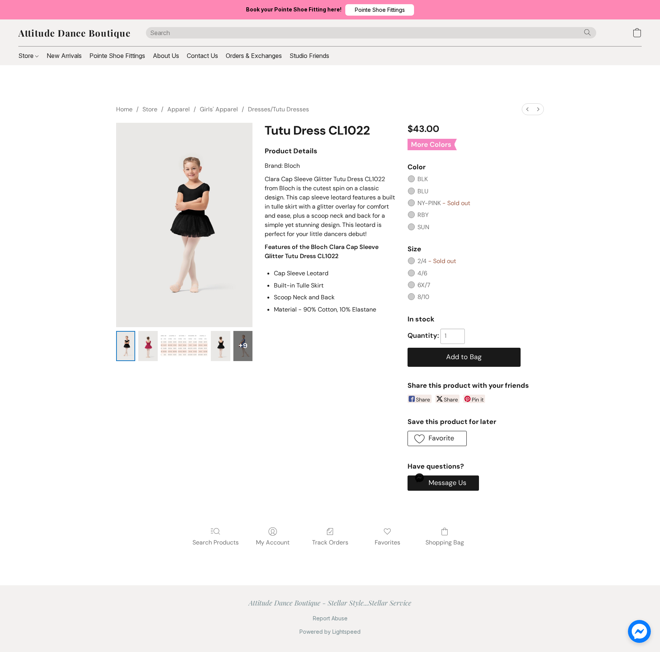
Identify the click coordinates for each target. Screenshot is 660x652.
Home (124, 109)
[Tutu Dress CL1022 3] (220, 346)
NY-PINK (443, 203)
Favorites (387, 542)
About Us (166, 55)
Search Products (215, 542)
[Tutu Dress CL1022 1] (147, 346)
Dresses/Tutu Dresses (278, 109)
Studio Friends (309, 55)
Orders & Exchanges (254, 55)
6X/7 (423, 285)
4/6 (422, 273)
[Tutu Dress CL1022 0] (125, 346)
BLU (423, 191)
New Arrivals (64, 55)
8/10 (423, 297)
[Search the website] (587, 32)
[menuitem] (527, 109)
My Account (273, 542)
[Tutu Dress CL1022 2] (184, 346)
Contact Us (202, 55)
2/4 (436, 261)
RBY (423, 215)
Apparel (178, 109)
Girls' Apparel (219, 109)
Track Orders (330, 542)
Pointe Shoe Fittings (117, 55)
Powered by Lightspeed (330, 631)
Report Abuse (330, 618)
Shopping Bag (444, 542)
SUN (423, 227)
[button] (379, 10)
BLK (422, 179)
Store (26, 55)
